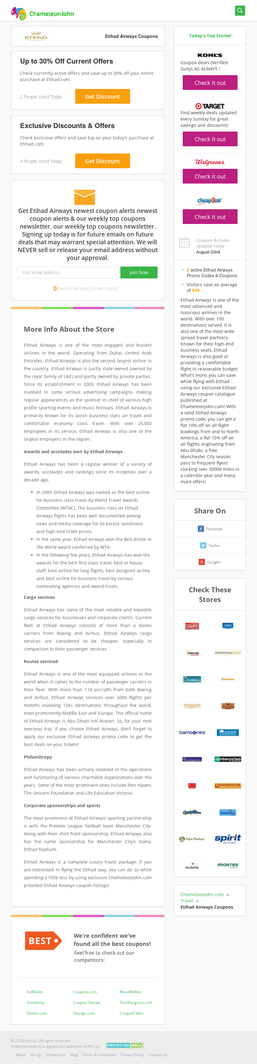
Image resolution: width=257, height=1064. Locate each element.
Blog (74, 1054)
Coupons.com (85, 991)
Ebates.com (37, 1013)
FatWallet (35, 991)
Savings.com (84, 1013)
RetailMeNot (130, 991)
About (21, 1054)
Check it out (210, 82)
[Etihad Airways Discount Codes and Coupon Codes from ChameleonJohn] (42, 13)
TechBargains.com (136, 1002)
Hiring (35, 1054)
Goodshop (36, 1002)
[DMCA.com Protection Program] (125, 1045)
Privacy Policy (132, 1054)
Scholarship (55, 1054)
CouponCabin (131, 1013)
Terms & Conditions (99, 1054)
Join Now (139, 272)
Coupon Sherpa (86, 1002)
